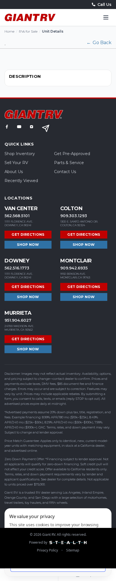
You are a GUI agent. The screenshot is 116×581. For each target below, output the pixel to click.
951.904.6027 (18, 320)
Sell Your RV (16, 162)
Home (9, 31)
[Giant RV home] (30, 17)
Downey (17, 261)
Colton (71, 208)
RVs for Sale (28, 31)
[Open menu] (105, 17)
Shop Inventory (20, 153)
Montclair (76, 261)
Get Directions (28, 234)
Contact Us (65, 171)
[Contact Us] (46, 128)
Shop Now (28, 244)
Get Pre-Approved (72, 153)
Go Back (98, 42)
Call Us (104, 4)
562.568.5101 (17, 215)
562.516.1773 (17, 268)
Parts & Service (69, 162)
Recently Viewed (21, 180)
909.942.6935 (74, 268)
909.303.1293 (73, 215)
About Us (14, 171)
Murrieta (18, 313)
